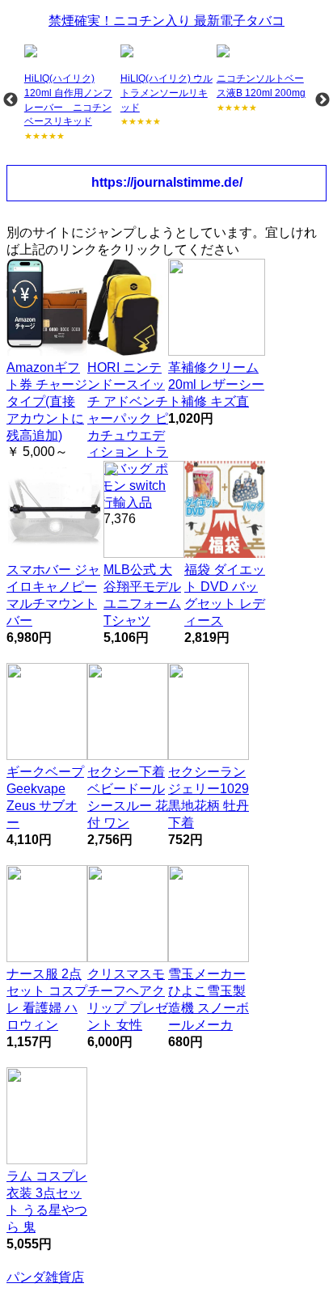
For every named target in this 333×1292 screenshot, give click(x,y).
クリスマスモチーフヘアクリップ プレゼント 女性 (127, 999)
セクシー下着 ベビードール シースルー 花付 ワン (127, 797)
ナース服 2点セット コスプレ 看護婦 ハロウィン (46, 999)
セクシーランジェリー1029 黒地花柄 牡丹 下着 (208, 797)
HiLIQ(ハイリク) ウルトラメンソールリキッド (166, 92)
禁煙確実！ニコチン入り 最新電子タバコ (166, 20)
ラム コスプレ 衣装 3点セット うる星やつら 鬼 (46, 1201)
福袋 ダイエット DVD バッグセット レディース (224, 595)
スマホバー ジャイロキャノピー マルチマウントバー (53, 595)
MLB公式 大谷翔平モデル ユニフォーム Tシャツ (142, 595)
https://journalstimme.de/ (166, 182)
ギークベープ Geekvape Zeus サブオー (45, 797)
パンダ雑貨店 (45, 1277)
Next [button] (322, 100)
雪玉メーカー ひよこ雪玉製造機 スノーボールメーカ (208, 999)
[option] (70, 93)
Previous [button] (10, 100)
